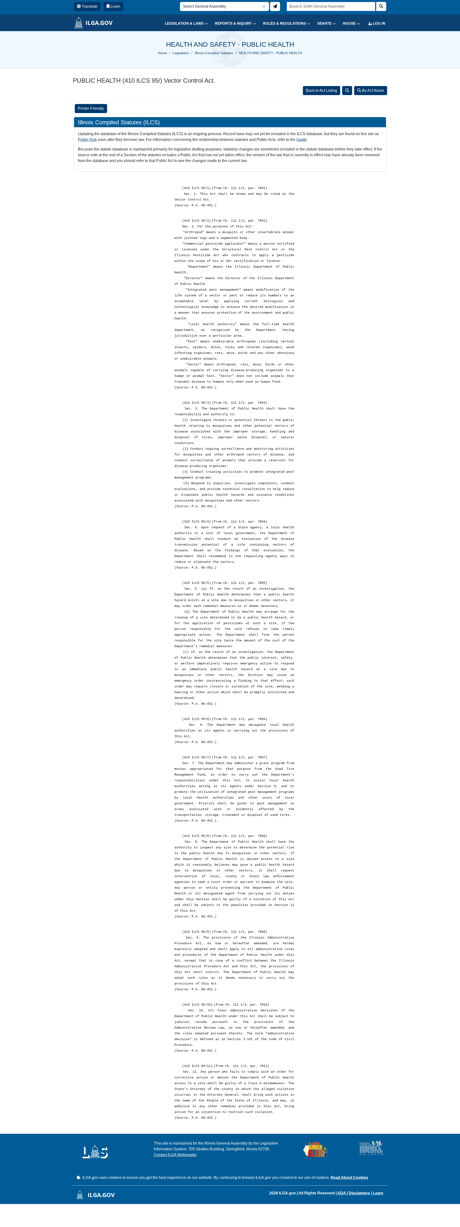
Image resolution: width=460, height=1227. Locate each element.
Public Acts (87, 140)
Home (162, 53)
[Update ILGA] (275, 6)
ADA (342, 1193)
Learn (378, 1193)
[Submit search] (381, 6)
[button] (183, 23)
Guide (301, 140)
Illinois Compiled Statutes (214, 53)
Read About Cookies (349, 1177)
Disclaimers (359, 1193)
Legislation (181, 53)
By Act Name (372, 90)
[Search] (347, 90)
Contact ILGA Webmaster (175, 1155)
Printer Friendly (91, 108)
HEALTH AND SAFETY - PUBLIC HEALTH (270, 53)
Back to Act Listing (321, 90)
